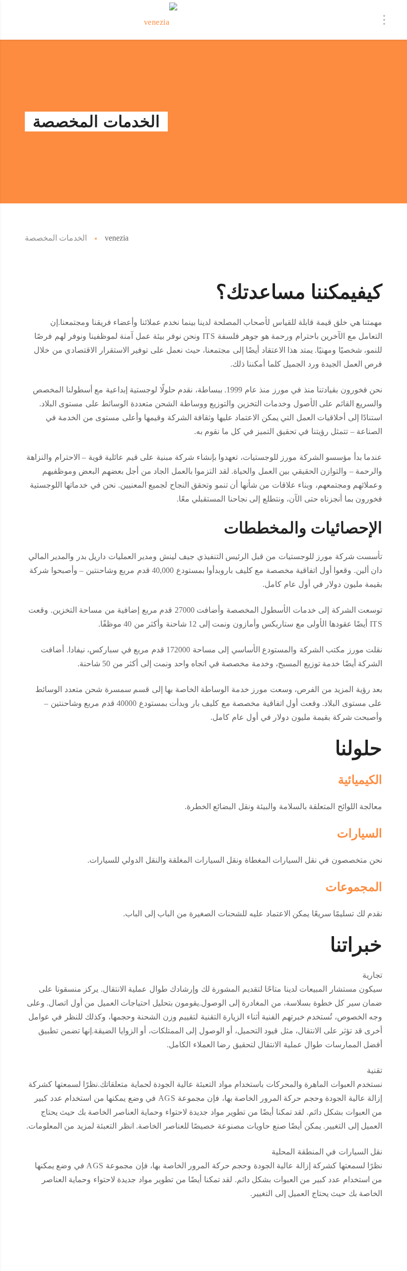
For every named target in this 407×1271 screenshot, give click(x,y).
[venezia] (160, 20)
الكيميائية (360, 779)
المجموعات (354, 887)
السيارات (359, 833)
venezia (117, 238)
